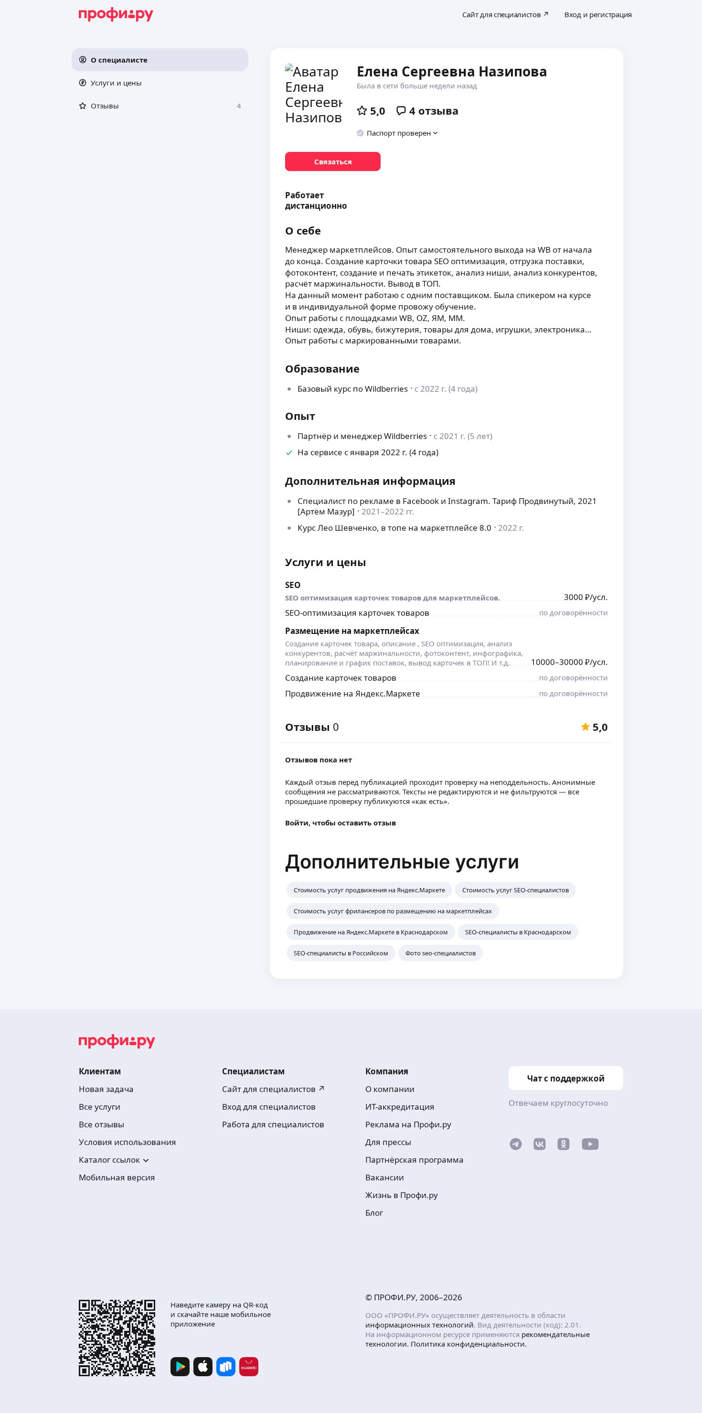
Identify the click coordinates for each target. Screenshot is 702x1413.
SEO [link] (293, 584)
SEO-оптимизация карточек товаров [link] (357, 612)
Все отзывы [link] (101, 1124)
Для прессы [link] (388, 1141)
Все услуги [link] (99, 1106)
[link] (333, 161)
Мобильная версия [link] (117, 1177)
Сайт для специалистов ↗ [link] (273, 1088)
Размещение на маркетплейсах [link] (352, 630)
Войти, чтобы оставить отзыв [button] (340, 822)
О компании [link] (390, 1088)
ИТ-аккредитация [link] (400, 1106)
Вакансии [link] (384, 1177)
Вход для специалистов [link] (269, 1106)
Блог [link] (374, 1212)
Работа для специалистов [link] (273, 1124)
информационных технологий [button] (419, 1324)
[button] (160, 59)
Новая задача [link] (106, 1088)
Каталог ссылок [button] (109, 1159)
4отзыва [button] (433, 110)
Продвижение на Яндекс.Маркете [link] (352, 693)
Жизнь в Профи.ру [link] (401, 1194)
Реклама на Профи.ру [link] (408, 1124)
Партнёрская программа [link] (414, 1159)
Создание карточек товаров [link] (340, 677)
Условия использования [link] (127, 1141)
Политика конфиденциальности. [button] (469, 1344)
